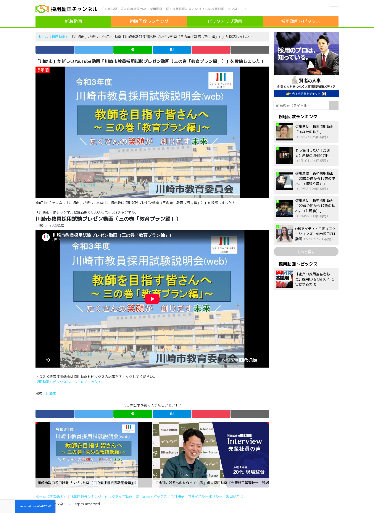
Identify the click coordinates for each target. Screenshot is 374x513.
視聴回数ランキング (85, 496)
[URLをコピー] (250, 50)
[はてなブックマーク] (172, 50)
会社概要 (177, 496)
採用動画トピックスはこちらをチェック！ (68, 381)
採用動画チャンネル (74, 9)
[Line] (132, 50)
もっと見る (306, 252)
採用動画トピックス (151, 496)
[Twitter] (93, 50)
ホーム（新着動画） (53, 36)
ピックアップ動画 (118, 496)
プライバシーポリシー (205, 496)
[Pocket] (211, 50)
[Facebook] (54, 50)
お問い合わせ (236, 496)
